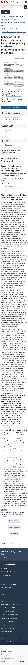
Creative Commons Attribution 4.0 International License (13, 514)
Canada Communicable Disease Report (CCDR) (15, 26)
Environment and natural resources (10, 604)
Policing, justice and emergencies (10, 614)
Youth (2, 638)
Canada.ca (4, 16)
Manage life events (6, 642)
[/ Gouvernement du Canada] (10, 2)
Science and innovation (7, 628)
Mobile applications (6, 651)
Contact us (8, 134)
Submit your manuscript (12, 117)
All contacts (4, 568)
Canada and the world (7, 621)
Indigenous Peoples (6, 631)
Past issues (8, 145)
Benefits (3, 594)
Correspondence (8, 187)
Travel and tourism (6, 587)
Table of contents (14, 527)
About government (6, 575)
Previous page (14, 521)
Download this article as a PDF (11, 90)
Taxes (2, 601)
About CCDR (8, 130)
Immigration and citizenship (8, 584)
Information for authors (12, 119)
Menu (5, 12)
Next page (13, 533)
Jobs (2, 581)
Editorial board (9, 132)
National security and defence (9, 608)
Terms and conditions (7, 658)
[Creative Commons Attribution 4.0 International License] (4, 510)
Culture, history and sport (8, 611)
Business (3, 591)
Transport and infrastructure (9, 618)
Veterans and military (7, 635)
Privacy (3, 661)
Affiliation (6, 183)
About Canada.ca (5, 655)
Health (3, 598)
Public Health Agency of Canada (11, 19)
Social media (4, 648)
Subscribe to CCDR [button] (14, 107)
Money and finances (6, 625)
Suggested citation (9, 190)
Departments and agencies (15, 16)
